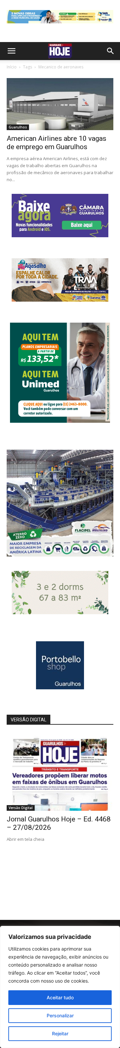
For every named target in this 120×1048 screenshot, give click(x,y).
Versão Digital (21, 807)
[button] (11, 51)
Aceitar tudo (60, 997)
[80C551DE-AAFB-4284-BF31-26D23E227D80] (60, 421)
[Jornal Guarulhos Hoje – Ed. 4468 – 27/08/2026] (60, 772)
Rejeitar (60, 1033)
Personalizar (60, 1015)
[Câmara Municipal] (60, 235)
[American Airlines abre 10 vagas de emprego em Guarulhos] (60, 104)
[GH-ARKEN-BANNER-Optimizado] (60, 612)
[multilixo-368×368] (60, 555)
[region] (60, 987)
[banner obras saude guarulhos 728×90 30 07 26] (60, 25)
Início (12, 67)
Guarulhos (18, 127)
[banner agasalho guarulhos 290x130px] (60, 300)
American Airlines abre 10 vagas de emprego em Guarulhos (56, 142)
